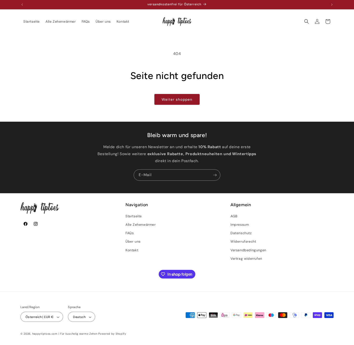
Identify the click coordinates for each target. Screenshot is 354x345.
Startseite (133, 216)
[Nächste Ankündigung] (332, 4)
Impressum (239, 224)
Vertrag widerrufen (246, 258)
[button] (306, 21)
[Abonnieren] (215, 175)
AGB (233, 216)
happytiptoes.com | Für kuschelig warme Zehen (65, 334)
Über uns (133, 241)
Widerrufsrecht (243, 241)
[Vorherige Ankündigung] (22, 4)
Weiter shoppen (177, 99)
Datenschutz (241, 233)
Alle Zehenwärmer (140, 224)
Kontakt (131, 250)
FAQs (129, 233)
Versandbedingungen (248, 250)
